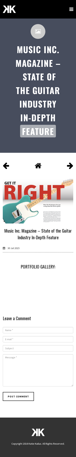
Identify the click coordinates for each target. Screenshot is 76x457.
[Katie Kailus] (9, 9)
